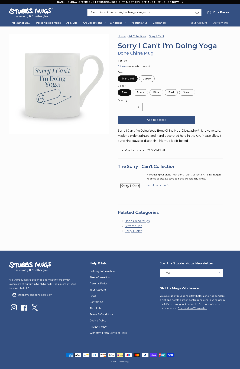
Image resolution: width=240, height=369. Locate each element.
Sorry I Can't (133, 231)
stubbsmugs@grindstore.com (35, 294)
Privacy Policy (98, 326)
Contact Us (96, 302)
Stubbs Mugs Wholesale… (192, 308)
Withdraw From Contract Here (108, 332)
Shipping (122, 66)
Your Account (98, 289)
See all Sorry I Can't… (158, 185)
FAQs (93, 295)
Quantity (123, 100)
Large (147, 78)
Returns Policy (99, 283)
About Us (95, 308)
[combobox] (144, 12)
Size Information (100, 277)
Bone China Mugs (137, 221)
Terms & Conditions (101, 314)
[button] (93, 22)
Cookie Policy (98, 320)
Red (171, 92)
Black (140, 92)
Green (187, 92)
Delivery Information (102, 271)
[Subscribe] (219, 273)
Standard (127, 78)
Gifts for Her (133, 226)
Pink (156, 92)
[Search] (197, 13)
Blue (124, 92)
